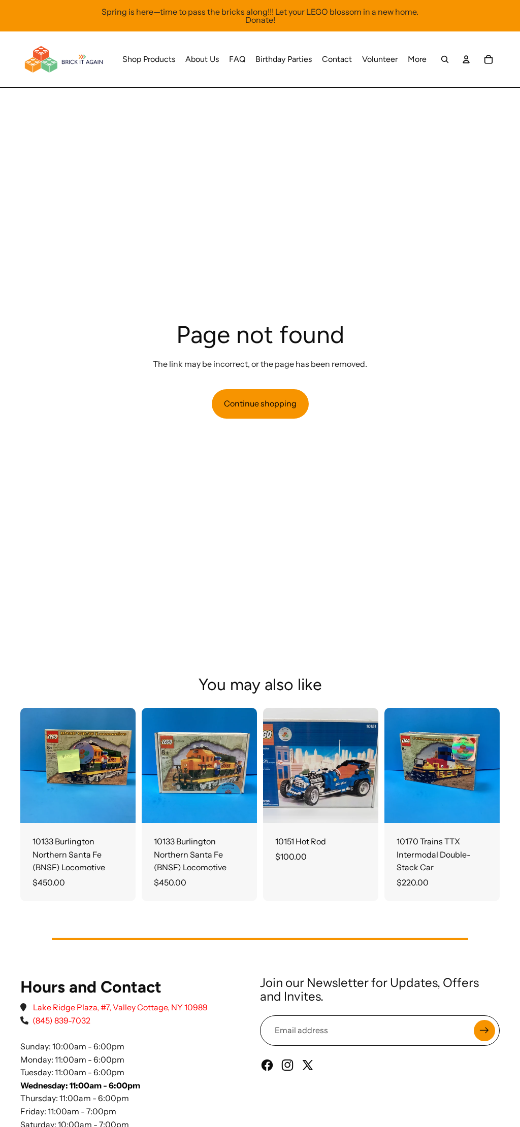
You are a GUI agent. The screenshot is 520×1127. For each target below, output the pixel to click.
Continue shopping (260, 403)
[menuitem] (148, 59)
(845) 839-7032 (61, 1020)
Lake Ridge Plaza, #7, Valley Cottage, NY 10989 (120, 1007)
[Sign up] (484, 1030)
